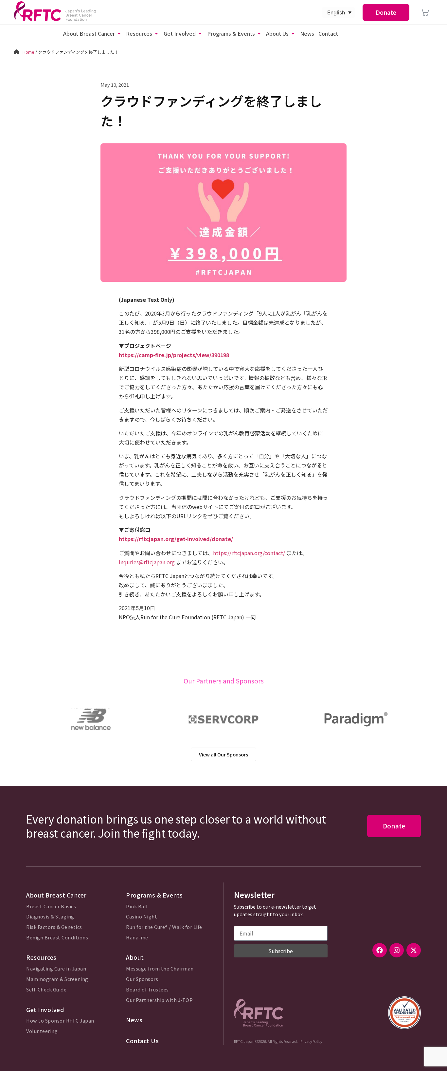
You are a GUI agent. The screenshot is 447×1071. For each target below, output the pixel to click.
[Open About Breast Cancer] (119, 33)
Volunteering (42, 1031)
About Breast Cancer (56, 895)
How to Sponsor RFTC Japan (60, 1021)
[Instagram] (396, 950)
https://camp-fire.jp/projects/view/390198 (174, 355)
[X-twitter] (413, 950)
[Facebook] (379, 950)
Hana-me (137, 938)
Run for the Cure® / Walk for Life (164, 927)
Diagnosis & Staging (50, 917)
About (135, 957)
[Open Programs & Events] (259, 33)
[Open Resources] (156, 33)
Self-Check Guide (46, 990)
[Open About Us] (292, 33)
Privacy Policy (311, 1041)
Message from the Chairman (160, 969)
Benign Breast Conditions (57, 938)
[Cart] (425, 12)
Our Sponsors (142, 979)
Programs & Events (154, 895)
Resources (41, 957)
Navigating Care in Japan (56, 969)
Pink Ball (137, 906)
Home (28, 52)
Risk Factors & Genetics (54, 927)
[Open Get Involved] (200, 33)
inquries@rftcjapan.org (147, 562)
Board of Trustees (147, 990)
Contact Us (142, 1041)
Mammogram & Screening (57, 979)
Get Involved (45, 1010)
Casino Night (141, 917)
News (134, 1020)
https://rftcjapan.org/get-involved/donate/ (176, 539)
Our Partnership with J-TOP (159, 1000)
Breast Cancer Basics (51, 906)
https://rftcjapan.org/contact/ (249, 553)
